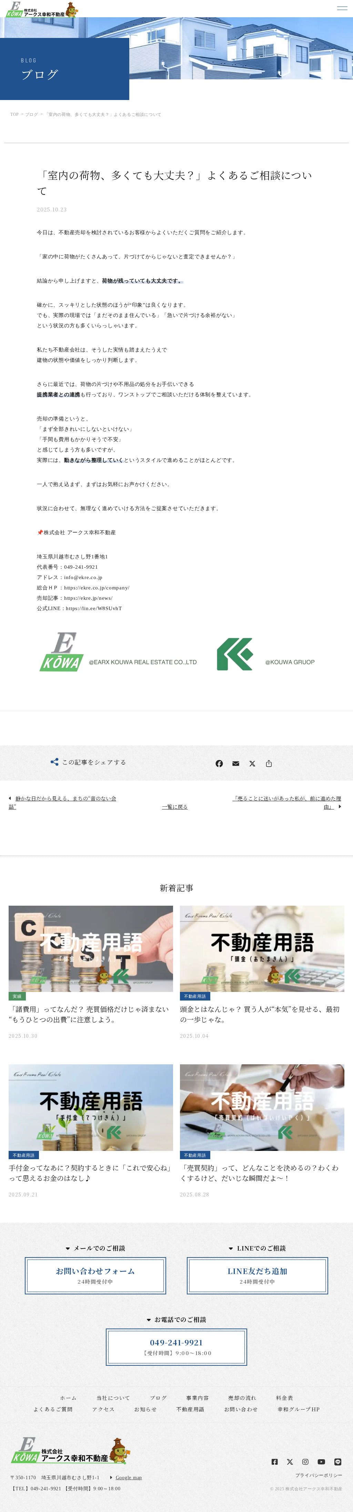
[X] (252, 763)
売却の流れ (242, 1397)
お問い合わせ (241, 1409)
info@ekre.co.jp (83, 577)
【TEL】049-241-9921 (35, 1488)
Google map (129, 1477)
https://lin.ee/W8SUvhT (94, 608)
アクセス (103, 1409)
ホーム (68, 1397)
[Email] (235, 763)
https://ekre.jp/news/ (88, 598)
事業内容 (197, 1397)
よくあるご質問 (53, 1409)
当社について (114, 1397)
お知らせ (145, 1409)
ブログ (158, 1397)
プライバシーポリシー (319, 1475)
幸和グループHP (299, 1409)
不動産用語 (190, 1409)
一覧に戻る (175, 806)
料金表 (284, 1397)
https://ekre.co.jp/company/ (97, 587)
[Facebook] (219, 763)
